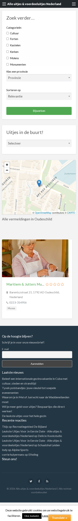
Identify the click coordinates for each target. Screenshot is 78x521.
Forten (13, 38)
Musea (11, 308)
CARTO (71, 212)
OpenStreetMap (43, 212)
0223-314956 (18, 302)
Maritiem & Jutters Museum (28, 284)
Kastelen (14, 45)
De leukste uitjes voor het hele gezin (24, 416)
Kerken (14, 51)
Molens (14, 58)
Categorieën (13, 27)
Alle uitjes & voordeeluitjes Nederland (34, 4)
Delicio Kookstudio (50, 435)
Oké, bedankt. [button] (31, 515)
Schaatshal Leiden (49, 445)
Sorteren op (13, 90)
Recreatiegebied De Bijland (30, 426)
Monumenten (17, 64)
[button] (39, 183)
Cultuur (14, 33)
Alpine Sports (20, 449)
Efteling (33, 454)
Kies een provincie (17, 71)
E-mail (5, 349)
